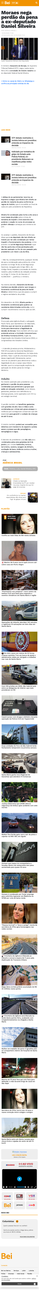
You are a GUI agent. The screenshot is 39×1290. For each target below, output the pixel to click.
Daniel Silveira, (26, 469)
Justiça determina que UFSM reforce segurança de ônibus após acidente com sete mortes (19, 805)
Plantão (29, 1273)
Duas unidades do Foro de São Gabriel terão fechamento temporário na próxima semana (19, 747)
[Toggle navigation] (2, 2)
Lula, (18, 469)
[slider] (7, 1187)
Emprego (11, 1273)
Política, (12, 469)
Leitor (24, 1270)
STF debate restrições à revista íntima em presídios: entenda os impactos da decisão (24, 142)
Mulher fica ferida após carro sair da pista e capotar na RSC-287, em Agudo (19, 835)
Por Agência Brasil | (9, 30)
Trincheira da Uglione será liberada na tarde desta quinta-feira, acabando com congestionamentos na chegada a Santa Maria (18, 1019)
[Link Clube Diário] (31, 1205)
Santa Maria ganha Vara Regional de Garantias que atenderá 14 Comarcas (16, 776)
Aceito (20, 1284)
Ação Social (20, 1273)
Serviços (16, 1270)
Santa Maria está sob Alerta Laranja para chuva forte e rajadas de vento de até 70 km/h (18, 1141)
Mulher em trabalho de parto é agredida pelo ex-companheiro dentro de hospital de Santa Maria (19, 1050)
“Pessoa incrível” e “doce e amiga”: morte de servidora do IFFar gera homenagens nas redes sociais (19, 927)
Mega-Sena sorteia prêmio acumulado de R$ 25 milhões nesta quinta (19, 988)
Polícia (3, 1273)
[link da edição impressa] (19, 1152)
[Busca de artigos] (37, 2)
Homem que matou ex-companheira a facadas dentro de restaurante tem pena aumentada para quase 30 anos (18, 865)
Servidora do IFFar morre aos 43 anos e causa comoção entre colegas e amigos (17, 1111)
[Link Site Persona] (19, 1205)
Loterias (31, 1270)
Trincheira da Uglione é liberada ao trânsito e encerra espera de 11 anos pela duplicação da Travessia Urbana (18, 958)
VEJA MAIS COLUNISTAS (27, 1236)
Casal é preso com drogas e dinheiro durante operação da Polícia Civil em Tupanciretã (19, 718)
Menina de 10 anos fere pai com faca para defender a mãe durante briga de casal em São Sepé (18, 1081)
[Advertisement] (19, 105)
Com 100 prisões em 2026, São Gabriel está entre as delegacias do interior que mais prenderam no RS (19, 688)
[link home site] (7, 2)
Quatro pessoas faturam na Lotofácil (15, 1225)
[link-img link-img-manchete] (5, 139)
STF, (34, 469)
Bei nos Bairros (5, 1270)
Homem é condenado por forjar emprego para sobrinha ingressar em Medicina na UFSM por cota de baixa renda (18, 896)
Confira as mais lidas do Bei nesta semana (18, 535)
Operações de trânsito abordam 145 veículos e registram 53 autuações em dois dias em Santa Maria (19, 624)
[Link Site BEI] (7, 1205)
